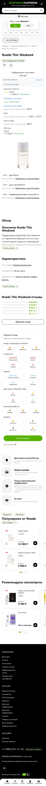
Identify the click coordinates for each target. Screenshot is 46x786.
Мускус (26, 276)
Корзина (5, 738)
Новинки (5, 701)
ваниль (5, 279)
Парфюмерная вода (22, 265)
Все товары (8, 522)
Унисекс (5, 716)
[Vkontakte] (4, 768)
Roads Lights (23, 531)
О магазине (6, 663)
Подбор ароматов (9, 726)
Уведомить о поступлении (27, 178)
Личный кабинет (8, 741)
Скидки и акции (8, 667)
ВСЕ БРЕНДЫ (11, 40)
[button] (21, 572)
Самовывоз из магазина (12, 98)
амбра (34, 276)
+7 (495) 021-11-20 (13, 749)
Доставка (6, 657)
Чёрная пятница (8, 691)
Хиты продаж (7, 723)
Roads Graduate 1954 (26, 553)
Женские (20, 514)
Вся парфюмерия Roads (13, 61)
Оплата (5, 660)
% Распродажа (8, 697)
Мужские (7, 514)
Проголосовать (23, 438)
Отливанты (6, 694)
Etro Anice (22, 612)
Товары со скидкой (10, 719)
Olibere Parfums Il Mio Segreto (26, 592)
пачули (19, 276)
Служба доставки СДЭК (13, 106)
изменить (39, 80)
